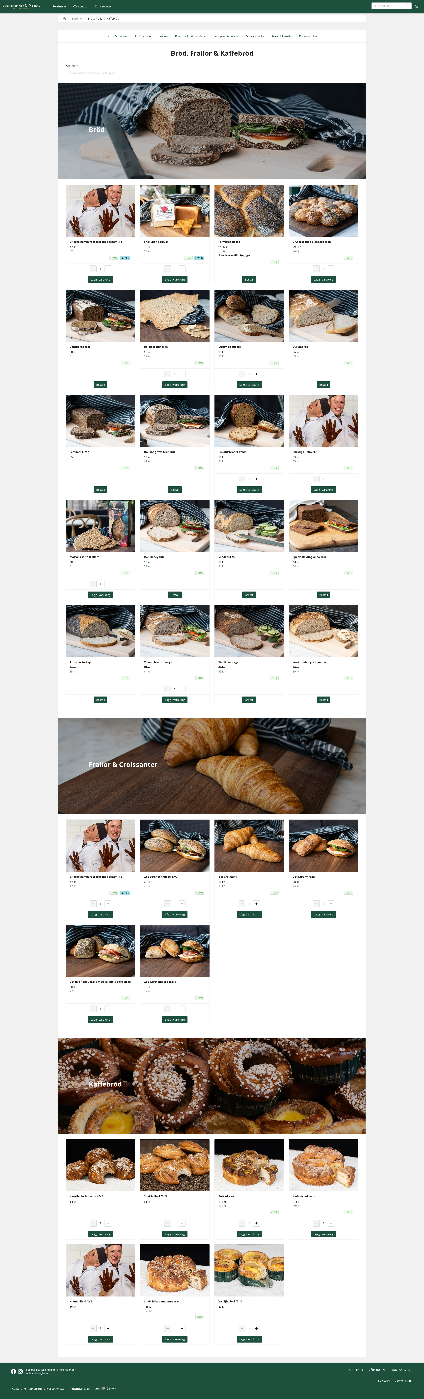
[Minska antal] (93, 268)
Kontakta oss (103, 6)
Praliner (163, 36)
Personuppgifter (402, 1381)
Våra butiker (81, 6)
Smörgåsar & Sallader (226, 36)
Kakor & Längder (281, 36)
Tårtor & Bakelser (117, 36)
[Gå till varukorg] (416, 6)
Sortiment (59, 6)
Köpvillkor (384, 1381)
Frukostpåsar (143, 36)
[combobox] (388, 5)
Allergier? (72, 66)
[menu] (82, 6)
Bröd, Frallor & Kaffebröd (190, 36)
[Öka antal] (108, 268)
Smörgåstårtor (255, 36)
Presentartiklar (308, 36)
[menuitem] (59, 6)
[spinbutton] (101, 268)
